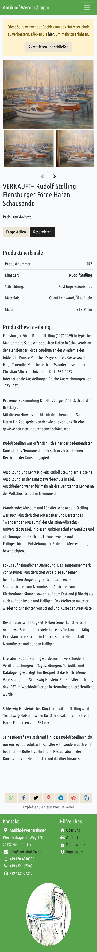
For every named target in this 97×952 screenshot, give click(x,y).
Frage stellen (16, 231)
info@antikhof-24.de (25, 851)
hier (51, 34)
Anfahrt (72, 837)
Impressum (74, 851)
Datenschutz (75, 844)
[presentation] (54, 176)
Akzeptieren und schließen (48, 46)
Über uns (73, 830)
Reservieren (42, 231)
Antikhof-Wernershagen (26, 7)
